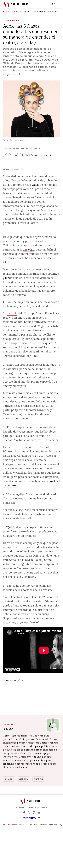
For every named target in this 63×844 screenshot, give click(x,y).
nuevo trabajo (36, 206)
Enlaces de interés (12, 680)
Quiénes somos (40, 825)
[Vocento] (31, 818)
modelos (8, 590)
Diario (8, 779)
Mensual (38, 779)
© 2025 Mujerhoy (10, 825)
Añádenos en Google (42, 155)
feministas (11, 278)
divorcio (12, 313)
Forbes (34, 223)
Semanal (23, 779)
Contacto (28, 825)
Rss (20, 825)
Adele (35, 184)
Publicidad (53, 825)
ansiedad (28, 249)
